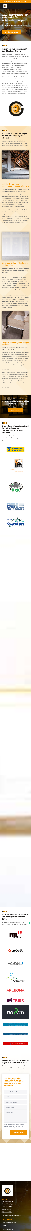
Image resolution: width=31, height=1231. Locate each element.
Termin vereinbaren (11, 32)
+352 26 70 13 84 (9, 1)
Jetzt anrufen (15, 410)
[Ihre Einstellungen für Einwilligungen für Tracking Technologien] (29, 923)
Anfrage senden (18, 1132)
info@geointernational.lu (14, 1215)
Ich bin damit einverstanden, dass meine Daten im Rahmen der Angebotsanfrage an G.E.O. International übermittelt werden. (14, 1126)
